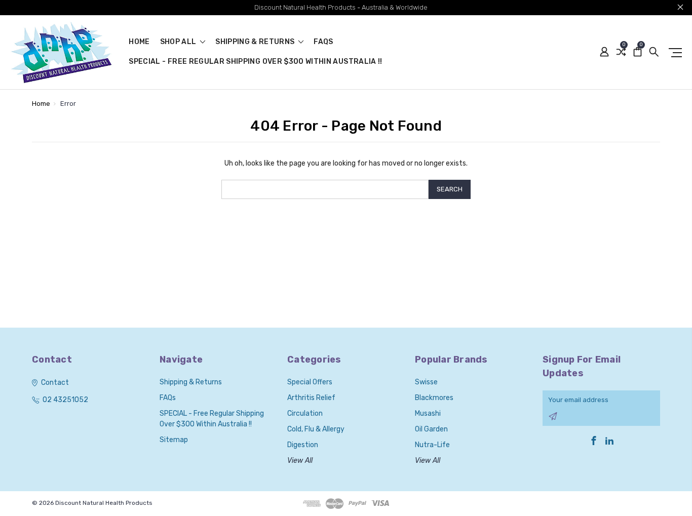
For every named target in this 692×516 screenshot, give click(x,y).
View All (300, 460)
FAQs (323, 42)
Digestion (302, 445)
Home (139, 42)
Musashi (428, 413)
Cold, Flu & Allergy (315, 429)
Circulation (305, 413)
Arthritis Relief (311, 397)
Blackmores (434, 397)
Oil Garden (431, 429)
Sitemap (174, 439)
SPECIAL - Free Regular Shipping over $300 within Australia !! (255, 62)
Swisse (426, 382)
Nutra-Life (432, 445)
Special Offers (309, 382)
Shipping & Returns (255, 42)
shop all (179, 42)
